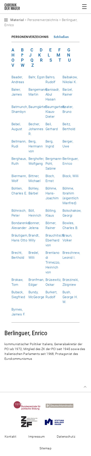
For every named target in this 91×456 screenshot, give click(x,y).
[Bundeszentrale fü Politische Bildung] (29, 405)
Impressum (36, 436)
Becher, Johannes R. (36, 129)
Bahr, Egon (36, 77)
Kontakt (10, 436)
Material (16, 20)
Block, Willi (71, 176)
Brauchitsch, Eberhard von (55, 240)
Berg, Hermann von (35, 146)
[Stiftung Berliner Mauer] (56, 421)
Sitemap (45, 448)
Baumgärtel (37, 107)
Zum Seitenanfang (85, 387)
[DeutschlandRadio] (62, 405)
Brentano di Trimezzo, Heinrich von (53, 262)
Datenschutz (66, 436)
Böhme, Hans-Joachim (52, 193)
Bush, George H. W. (70, 297)
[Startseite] (12, 8)
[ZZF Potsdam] (31, 421)
